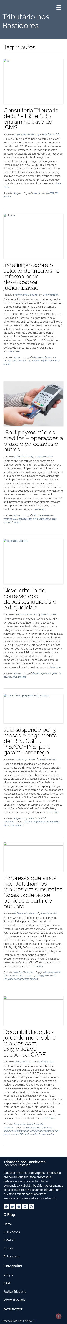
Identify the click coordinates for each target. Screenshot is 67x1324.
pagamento (39, 821)
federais (56, 673)
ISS (25, 360)
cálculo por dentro (41, 357)
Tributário (8, 821)
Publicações (12, 1232)
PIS (29, 360)
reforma (36, 360)
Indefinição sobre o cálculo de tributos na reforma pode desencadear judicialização (32, 276)
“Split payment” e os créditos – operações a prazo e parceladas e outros (33, 441)
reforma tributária (50, 360)
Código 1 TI (29, 1321)
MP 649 (39, 975)
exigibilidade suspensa (42, 1131)
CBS (51, 193)
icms (19, 360)
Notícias (18, 972)
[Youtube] (18, 1206)
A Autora (9, 1240)
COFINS (8, 360)
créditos (8, 518)
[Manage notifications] (58, 1316)
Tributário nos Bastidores (16, 979)
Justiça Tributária (15, 1291)
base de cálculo (40, 193)
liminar (28, 821)
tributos (7, 196)
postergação (52, 821)
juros (6, 1134)
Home (8, 1224)
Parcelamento (24, 518)
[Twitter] (12, 1206)
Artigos (17, 193)
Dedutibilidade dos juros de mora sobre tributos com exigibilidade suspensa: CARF (30, 1043)
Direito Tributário (14, 1299)
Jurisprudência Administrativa (29, 1124)
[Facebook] (6, 1206)
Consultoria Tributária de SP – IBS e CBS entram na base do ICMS (31, 119)
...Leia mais (13, 351)
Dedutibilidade (21, 1131)
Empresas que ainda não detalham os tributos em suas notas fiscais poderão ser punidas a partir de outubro (33, 892)
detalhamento (11, 975)
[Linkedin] (25, 1206)
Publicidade (11, 1256)
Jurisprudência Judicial (34, 818)
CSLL (51, 1127)
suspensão (9, 825)
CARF (45, 1127)
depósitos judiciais (41, 673)
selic (15, 676)
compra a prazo (46, 515)
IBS (56, 193)
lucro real (14, 1134)
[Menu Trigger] (59, 7)
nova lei (7, 676)
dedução (8, 1131)
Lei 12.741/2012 (26, 975)
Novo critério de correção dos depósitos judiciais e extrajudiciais (30, 599)
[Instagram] (31, 1206)
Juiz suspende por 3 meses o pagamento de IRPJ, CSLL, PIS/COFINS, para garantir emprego (30, 741)
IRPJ (57, 1131)
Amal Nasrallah (51, 134)
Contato (9, 1248)
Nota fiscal (50, 975)
